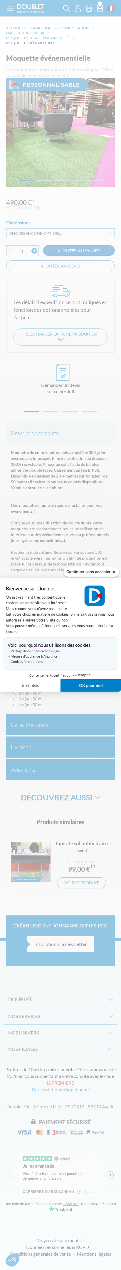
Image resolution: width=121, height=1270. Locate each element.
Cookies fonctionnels (27, 661)
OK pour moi (91, 685)
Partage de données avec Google (35, 651)
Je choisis (30, 685)
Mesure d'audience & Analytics (34, 656)
